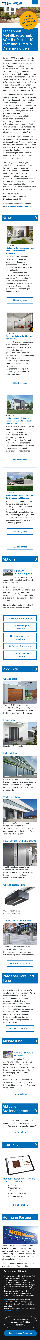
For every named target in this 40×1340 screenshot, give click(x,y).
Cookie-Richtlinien (11, 1310)
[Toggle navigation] (35, 2)
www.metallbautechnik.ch (19, 206)
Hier (5, 1300)
